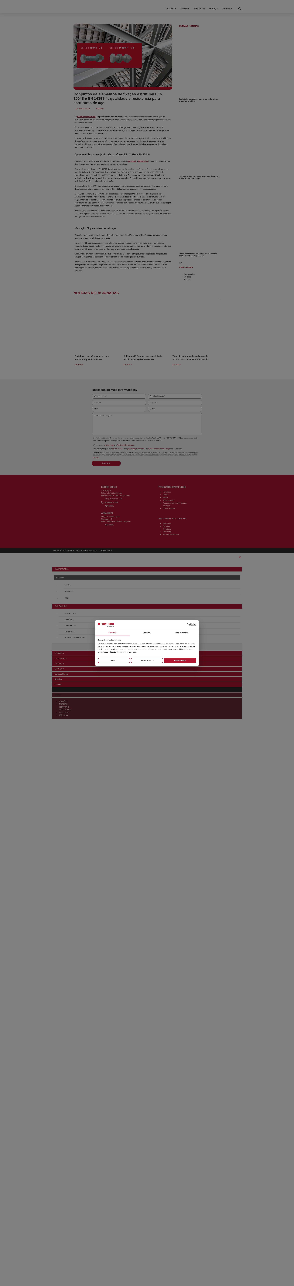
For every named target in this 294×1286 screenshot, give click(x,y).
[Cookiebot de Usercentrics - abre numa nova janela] (186, 624)
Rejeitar (114, 660)
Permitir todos (180, 660)
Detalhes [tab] (147, 632)
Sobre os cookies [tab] (181, 632)
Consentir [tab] (113, 632)
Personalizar (146, 660)
